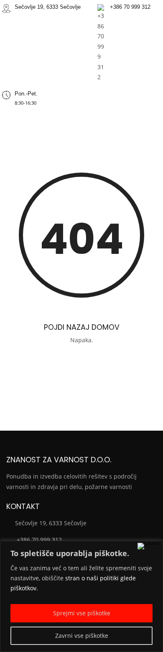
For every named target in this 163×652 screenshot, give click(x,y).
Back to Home (82, 363)
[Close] (148, 546)
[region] (81, 596)
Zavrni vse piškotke (81, 635)
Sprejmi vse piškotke (81, 613)
